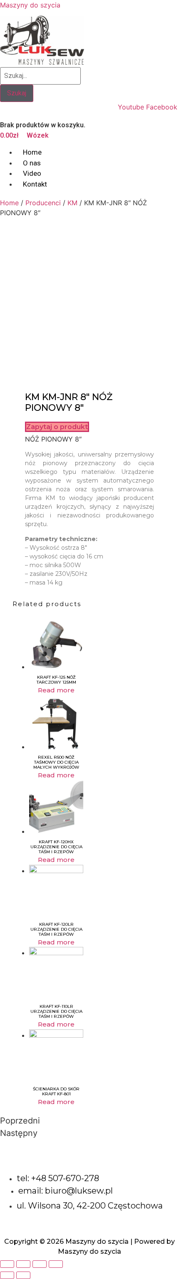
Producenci (43, 203)
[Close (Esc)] (7, 1264)
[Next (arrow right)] (23, 1275)
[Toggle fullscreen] (39, 1264)
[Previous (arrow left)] (7, 1275)
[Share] (23, 1264)
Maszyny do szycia (30, 5)
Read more (56, 690)
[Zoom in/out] (56, 1264)
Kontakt (35, 184)
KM (72, 203)
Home (9, 203)
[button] (57, 427)
